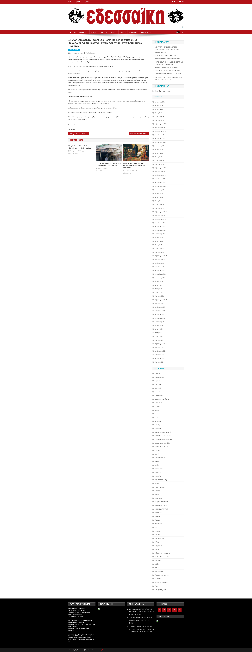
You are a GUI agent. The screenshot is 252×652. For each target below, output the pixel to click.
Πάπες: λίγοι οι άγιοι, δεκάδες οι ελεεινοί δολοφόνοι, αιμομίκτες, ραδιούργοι (134, 165)
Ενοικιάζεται (159, 469)
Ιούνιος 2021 (159, 329)
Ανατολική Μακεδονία (162, 399)
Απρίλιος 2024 (159, 204)
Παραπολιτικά (159, 538)
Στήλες (102, 32)
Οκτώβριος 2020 (160, 358)
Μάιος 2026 (158, 113)
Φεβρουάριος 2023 (161, 256)
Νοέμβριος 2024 (160, 179)
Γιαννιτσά (158, 428)
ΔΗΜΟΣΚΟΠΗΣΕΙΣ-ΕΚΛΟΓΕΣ (163, 436)
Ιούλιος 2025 (159, 149)
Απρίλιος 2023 (159, 248)
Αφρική (157, 425)
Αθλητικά (158, 388)
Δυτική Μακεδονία (160, 458)
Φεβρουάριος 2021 (161, 344)
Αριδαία (157, 414)
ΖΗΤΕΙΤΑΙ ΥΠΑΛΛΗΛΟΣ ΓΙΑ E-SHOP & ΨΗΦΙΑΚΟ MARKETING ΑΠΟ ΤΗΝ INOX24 (167, 57)
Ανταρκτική (158, 403)
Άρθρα (157, 410)
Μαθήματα (158, 520)
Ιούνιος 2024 (159, 197)
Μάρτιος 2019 (159, 362)
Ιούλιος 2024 (159, 193)
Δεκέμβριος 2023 (160, 219)
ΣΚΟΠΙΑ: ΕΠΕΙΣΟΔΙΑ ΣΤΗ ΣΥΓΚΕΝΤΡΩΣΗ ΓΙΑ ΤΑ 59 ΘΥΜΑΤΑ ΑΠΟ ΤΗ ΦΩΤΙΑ (108, 164)
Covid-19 (157, 373)
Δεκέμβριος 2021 (160, 307)
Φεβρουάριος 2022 (161, 300)
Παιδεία (157, 535)
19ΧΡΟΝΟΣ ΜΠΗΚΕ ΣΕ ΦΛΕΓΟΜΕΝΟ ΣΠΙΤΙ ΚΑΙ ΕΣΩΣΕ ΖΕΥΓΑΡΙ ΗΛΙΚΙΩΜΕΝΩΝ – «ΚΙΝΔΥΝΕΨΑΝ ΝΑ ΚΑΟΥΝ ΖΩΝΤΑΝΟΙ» (169, 64)
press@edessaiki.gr (77, 614)
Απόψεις (157, 406)
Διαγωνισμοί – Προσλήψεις (163, 439)
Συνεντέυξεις (159, 571)
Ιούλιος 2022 (159, 281)
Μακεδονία (82, 32)
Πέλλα (157, 542)
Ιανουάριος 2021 (160, 347)
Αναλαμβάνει (159, 395)
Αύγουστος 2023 (160, 234)
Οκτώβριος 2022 (160, 270)
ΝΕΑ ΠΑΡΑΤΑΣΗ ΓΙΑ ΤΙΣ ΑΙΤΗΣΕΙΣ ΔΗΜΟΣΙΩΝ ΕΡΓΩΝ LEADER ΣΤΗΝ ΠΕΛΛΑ (168, 78)
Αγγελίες (112, 32)
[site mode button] (178, 32)
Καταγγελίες (159, 498)
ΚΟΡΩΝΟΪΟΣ (158, 513)
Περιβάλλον (158, 546)
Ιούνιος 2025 (159, 153)
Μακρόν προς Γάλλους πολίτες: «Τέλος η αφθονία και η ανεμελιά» (79, 147)
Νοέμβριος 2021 (160, 311)
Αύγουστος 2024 (160, 190)
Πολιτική (157, 549)
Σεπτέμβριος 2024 (160, 186)
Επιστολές (158, 476)
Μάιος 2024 (158, 201)
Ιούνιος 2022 (159, 285)
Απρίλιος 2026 (159, 116)
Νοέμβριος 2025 (160, 135)
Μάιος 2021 (158, 333)
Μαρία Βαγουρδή (91, 53)
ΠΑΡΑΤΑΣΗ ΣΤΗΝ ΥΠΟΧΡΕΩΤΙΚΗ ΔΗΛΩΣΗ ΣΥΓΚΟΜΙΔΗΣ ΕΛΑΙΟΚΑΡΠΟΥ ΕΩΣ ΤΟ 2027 (168, 72)
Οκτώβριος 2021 (160, 314)
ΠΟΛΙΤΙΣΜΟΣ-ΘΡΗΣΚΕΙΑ (162, 557)
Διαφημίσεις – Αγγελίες (162, 443)
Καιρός (157, 494)
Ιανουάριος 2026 (160, 127)
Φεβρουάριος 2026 (161, 124)
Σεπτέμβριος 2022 (160, 274)
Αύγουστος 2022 (160, 278)
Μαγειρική (158, 516)
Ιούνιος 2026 (159, 109)
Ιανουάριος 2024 (160, 215)
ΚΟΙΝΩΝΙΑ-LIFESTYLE (161, 509)
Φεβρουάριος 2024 (161, 212)
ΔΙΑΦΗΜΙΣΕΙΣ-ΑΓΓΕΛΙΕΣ (162, 447)
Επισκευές (158, 472)
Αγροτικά (158, 384)
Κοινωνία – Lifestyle (161, 505)
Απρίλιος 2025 (159, 160)
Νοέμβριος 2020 (160, 355)
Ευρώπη (157, 483)
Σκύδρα (157, 564)
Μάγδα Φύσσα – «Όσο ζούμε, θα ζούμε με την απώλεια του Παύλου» (80, 134)
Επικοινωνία (133, 32)
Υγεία (156, 586)
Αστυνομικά (158, 421)
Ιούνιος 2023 (159, 241)
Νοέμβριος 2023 (160, 223)
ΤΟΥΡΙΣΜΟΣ (158, 578)
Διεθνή (122, 32)
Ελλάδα (93, 32)
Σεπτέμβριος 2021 (160, 318)
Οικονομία (158, 531)
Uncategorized (159, 377)
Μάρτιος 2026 (159, 120)
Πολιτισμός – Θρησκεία (162, 553)
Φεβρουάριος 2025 (161, 168)
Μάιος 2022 (158, 289)
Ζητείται (157, 491)
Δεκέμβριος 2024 (160, 175)
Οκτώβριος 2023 (160, 226)
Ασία (156, 417)
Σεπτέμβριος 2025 (160, 142)
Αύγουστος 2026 (160, 102)
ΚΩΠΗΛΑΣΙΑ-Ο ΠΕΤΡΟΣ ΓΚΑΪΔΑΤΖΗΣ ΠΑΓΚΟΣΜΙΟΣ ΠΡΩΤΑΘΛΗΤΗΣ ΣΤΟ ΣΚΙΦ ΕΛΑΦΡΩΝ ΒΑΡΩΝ (167, 49)
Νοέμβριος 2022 (160, 267)
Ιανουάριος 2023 (160, 259)
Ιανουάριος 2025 (160, 171)
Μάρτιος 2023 (159, 252)
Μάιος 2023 (158, 245)
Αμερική (157, 392)
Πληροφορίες (144, 32)
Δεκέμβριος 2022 (160, 263)
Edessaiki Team (100, 171)
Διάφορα (157, 450)
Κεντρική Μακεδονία (161, 502)
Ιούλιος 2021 (159, 325)
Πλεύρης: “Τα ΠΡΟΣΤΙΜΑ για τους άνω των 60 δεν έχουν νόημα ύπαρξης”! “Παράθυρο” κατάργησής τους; (139, 134)
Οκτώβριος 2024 (160, 182)
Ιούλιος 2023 (159, 237)
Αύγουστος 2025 (160, 146)
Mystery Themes (102, 650)
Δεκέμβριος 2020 (160, 351)
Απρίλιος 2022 (159, 292)
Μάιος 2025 (158, 157)
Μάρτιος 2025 (159, 164)
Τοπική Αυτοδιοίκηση (162, 575)
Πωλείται (158, 560)
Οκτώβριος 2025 (160, 138)
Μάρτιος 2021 (159, 340)
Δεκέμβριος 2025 (160, 131)
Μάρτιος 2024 (159, 208)
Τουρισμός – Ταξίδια (161, 582)
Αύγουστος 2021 (160, 322)
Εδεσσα (157, 461)
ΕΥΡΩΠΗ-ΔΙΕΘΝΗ (74, 49)
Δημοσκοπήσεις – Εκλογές (163, 432)
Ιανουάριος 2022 (160, 303)
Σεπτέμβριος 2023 (160, 230)
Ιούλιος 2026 (159, 105)
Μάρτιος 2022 (159, 296)
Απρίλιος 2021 (159, 336)
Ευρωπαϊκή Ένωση (161, 480)
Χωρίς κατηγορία (160, 590)
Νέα (75, 32)
